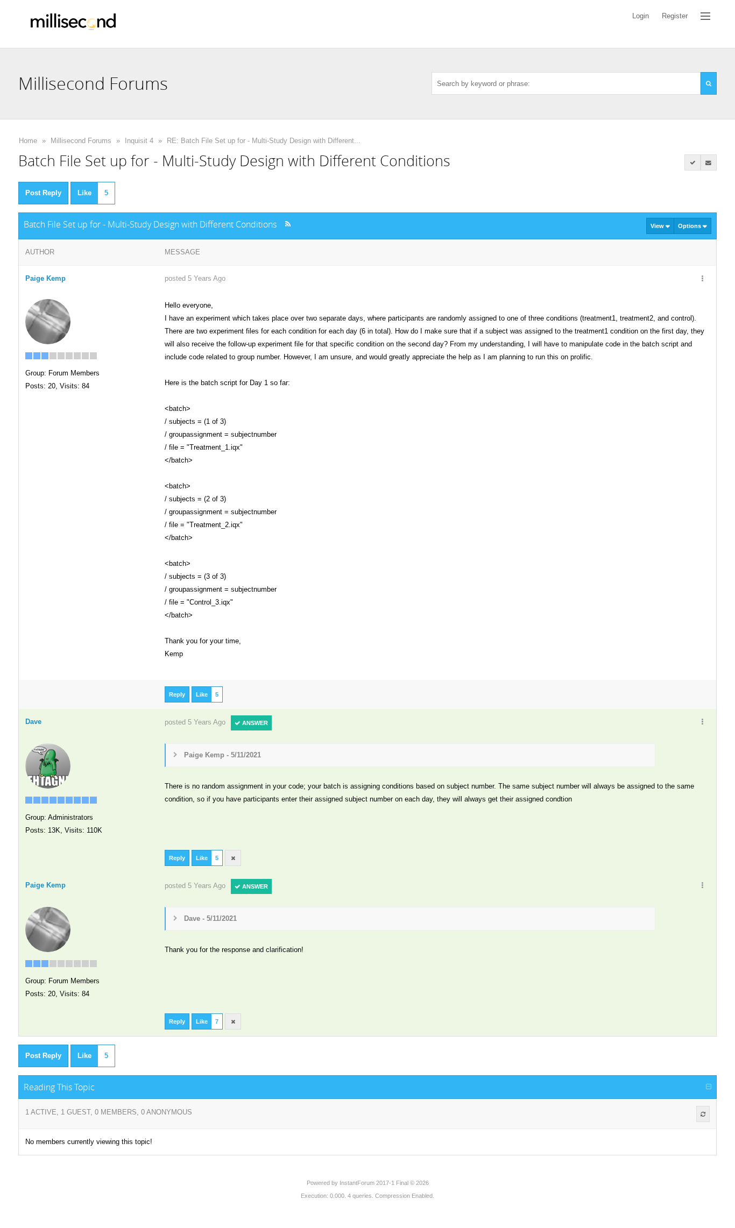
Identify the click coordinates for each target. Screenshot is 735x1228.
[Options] (703, 279)
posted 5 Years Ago (195, 278)
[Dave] (47, 765)
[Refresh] (703, 1114)
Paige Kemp (45, 278)
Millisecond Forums (81, 141)
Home (28, 141)
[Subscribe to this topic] (709, 162)
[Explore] (705, 16)
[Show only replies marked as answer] (692, 162)
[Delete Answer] (233, 858)
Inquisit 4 (139, 141)
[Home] (73, 24)
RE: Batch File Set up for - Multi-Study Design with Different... (264, 141)
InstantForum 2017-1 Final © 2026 (384, 1183)
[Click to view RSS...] (287, 224)
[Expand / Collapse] (708, 1087)
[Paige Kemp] (47, 321)
